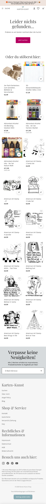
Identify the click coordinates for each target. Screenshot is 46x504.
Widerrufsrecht (7, 451)
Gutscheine (6, 417)
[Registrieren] (41, 371)
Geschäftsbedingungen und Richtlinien (23, 491)
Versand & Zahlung (9, 420)
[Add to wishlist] (19, 64)
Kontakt (4, 413)
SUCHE (7, 8)
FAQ (3, 424)
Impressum (6, 440)
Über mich (6, 394)
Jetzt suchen (23, 40)
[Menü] (2, 8)
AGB (3, 447)
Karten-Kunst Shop (25, 487)
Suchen (4, 390)
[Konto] (34, 8)
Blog (3, 401)
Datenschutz (6, 444)
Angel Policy (6, 397)
